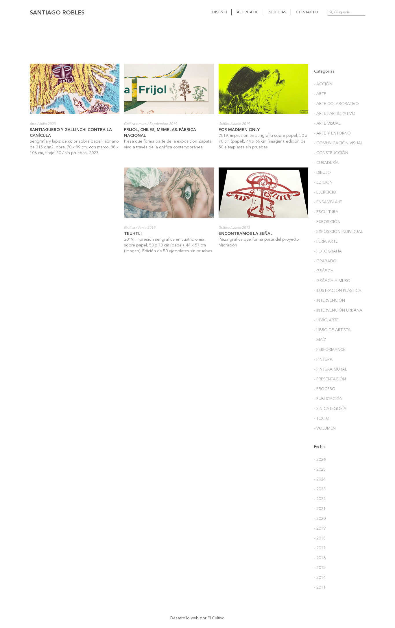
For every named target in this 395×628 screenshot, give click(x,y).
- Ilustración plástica (337, 291)
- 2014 (320, 578)
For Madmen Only (239, 130)
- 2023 (320, 489)
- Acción (323, 84)
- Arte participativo (334, 114)
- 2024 (320, 479)
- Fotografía (328, 251)
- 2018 (320, 538)
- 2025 (320, 469)
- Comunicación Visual (338, 143)
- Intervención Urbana (338, 310)
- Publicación (328, 399)
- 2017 (320, 548)
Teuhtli (133, 234)
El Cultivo (216, 618)
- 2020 (320, 519)
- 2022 (320, 499)
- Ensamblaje (328, 202)
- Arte (320, 94)
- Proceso (324, 389)
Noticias (277, 12)
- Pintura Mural (330, 369)
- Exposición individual (338, 232)
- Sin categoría (330, 409)
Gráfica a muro (135, 124)
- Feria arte (326, 242)
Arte (33, 124)
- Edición (323, 183)
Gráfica (224, 124)
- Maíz (320, 340)
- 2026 (320, 460)
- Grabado (325, 261)
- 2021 (320, 509)
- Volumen (325, 428)
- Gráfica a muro (332, 281)
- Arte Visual (327, 123)
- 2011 (320, 587)
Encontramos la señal (246, 234)
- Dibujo (322, 173)
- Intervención (329, 301)
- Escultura (326, 212)
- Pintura (323, 360)
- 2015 (320, 568)
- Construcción (331, 153)
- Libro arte (326, 320)
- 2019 (320, 528)
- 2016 (320, 558)
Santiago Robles (57, 13)
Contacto (307, 12)
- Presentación (330, 379)
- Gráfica (323, 271)
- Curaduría (326, 163)
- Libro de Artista (332, 330)
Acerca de (248, 12)
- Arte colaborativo (336, 104)
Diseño (219, 12)
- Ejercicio (325, 192)
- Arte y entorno (332, 133)
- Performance (330, 350)
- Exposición (327, 222)
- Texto (321, 419)
